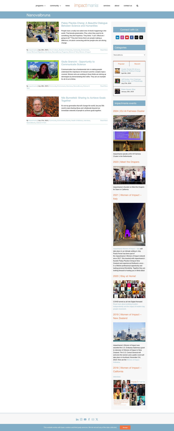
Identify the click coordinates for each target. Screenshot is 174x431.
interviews (116, 377)
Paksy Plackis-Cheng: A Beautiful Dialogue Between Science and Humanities (84, 24)
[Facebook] (132, 37)
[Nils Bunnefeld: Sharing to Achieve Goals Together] (43, 106)
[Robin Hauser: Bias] (117, 90)
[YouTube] (127, 37)
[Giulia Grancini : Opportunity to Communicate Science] (43, 70)
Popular (121, 64)
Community (76, 50)
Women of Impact (85, 52)
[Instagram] (122, 37)
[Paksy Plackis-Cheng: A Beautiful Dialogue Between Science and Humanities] (43, 32)
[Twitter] (141, 37)
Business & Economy (65, 50)
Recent (137, 64)
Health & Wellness (77, 120)
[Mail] (136, 37)
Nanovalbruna (56, 52)
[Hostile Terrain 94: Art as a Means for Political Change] (117, 69)
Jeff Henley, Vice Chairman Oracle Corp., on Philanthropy (131, 80)
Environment (85, 50)
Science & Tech (74, 52)
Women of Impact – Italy (126, 249)
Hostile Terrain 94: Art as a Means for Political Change (131, 70)
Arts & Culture (53, 50)
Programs (65, 52)
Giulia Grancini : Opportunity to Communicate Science (78, 63)
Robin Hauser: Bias (128, 89)
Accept (125, 427)
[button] (129, 5)
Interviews (48, 52)
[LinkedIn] (117, 37)
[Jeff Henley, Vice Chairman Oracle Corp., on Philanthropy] (117, 79)
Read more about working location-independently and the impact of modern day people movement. (129, 306)
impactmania (33, 50)
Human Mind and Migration (35, 52)
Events (68, 120)
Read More (104, 50)
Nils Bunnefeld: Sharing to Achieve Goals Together (83, 99)
